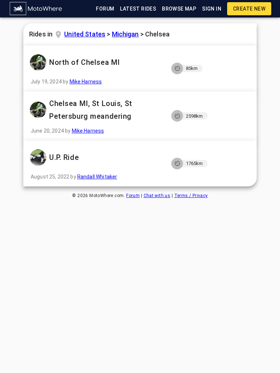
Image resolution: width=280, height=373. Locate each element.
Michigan (125, 34)
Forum (133, 195)
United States (84, 34)
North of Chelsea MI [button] (84, 62)
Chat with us (157, 195)
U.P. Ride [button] (64, 157)
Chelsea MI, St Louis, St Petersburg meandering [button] (90, 110)
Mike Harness (86, 82)
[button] (36, 8)
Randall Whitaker (97, 177)
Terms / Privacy (191, 195)
